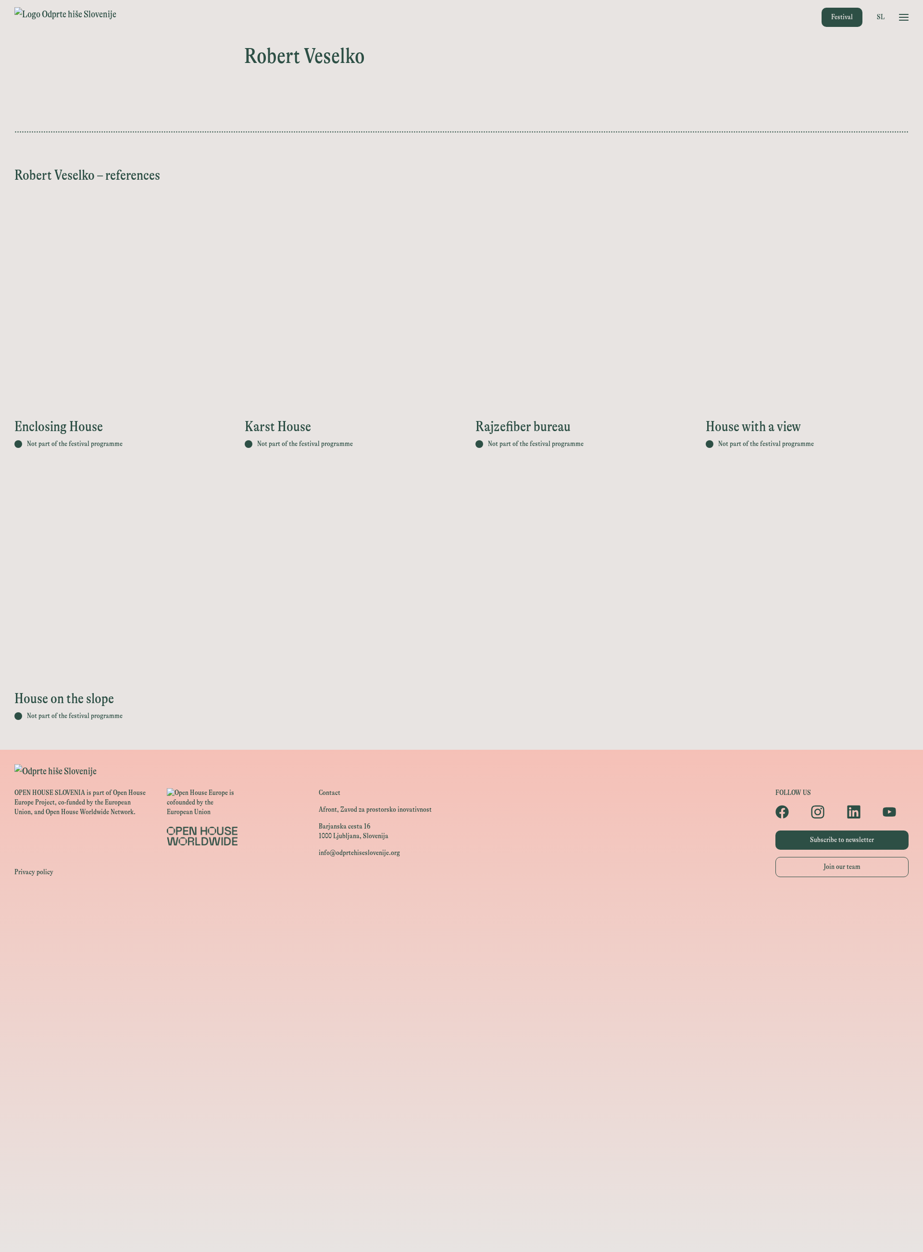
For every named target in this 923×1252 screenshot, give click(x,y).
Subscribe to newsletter (842, 840)
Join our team (842, 867)
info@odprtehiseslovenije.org (359, 853)
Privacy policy (33, 872)
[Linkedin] (860, 811)
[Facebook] (788, 811)
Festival (842, 17)
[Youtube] (896, 811)
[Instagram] (824, 811)
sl (881, 17)
